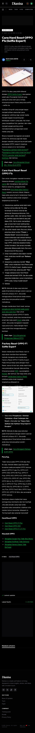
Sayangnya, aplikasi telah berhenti (15, 150)
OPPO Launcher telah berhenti (14, 155)
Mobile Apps (7, 30)
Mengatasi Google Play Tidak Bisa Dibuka (19, 539)
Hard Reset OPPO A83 (13, 526)
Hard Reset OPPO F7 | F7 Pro (15, 529)
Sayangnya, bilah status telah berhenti (16, 152)
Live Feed (30, 602)
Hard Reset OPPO (14, 556)
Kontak (4, 374)
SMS (16, 371)
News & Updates (7, 698)
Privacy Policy (6, 717)
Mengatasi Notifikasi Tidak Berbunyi (17, 541)
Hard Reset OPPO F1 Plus (13, 523)
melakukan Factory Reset (17, 376)
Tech (3, 701)
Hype (3, 704)
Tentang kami (6, 712)
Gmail (19, 320)
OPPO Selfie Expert (15, 94)
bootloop (5, 158)
